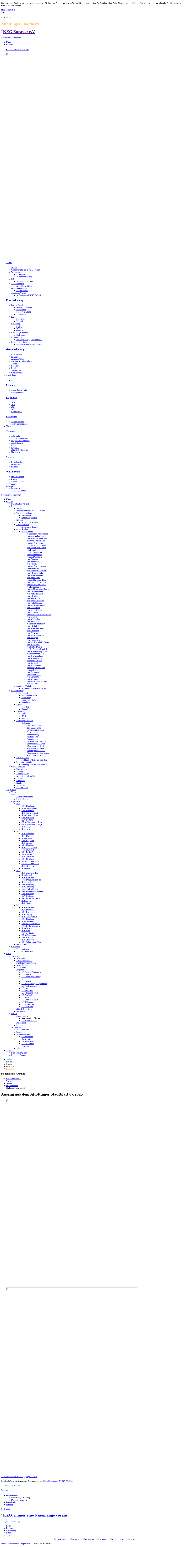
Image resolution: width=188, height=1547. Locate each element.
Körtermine (15, 445)
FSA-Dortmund (27, 933)
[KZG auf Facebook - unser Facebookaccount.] (103, 1539)
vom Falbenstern (33, 561)
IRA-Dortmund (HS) (29, 873)
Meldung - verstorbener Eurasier (29, 344)
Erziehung (20, 335)
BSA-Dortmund (28, 836)
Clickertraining (33, 732)
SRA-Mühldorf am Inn (30, 924)
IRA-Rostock (26, 838)
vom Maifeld (32, 617)
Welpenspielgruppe (34, 725)
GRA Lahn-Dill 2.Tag (30, 861)
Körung (14, 279)
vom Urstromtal (33, 677)
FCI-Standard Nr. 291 (17, 49)
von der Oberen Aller (35, 628)
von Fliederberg (33, 568)
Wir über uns (13, 471)
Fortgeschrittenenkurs (35, 730)
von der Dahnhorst (34, 554)
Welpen (14, 267)
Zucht (9, 262)
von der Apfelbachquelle (36, 536)
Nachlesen (15, 452)
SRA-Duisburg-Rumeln (31, 880)
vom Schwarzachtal (34, 658)
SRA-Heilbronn (27, 811)
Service (10, 457)
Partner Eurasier (17, 305)
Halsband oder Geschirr (36, 741)
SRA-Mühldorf (27, 850)
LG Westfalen (27, 1007)
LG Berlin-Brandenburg (31, 977)
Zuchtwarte (26, 1039)
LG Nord (25, 988)
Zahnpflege (21, 321)
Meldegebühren (17, 392)
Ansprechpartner (18, 481)
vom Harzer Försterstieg (36, 582)
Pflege (13, 316)
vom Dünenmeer (33, 559)
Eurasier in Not (17, 337)
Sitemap (14, 467)
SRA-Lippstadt (27, 840)
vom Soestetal (32, 663)
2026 (13, 402)
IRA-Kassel (26, 829)
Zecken (14, 363)
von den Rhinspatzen (35, 635)
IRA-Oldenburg (27, 887)
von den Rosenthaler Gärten (38, 642)
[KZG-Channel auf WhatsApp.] (90, 1539)
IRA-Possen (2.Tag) (29, 813)
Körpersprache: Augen (36, 744)
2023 (13, 409)
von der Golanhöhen (35, 575)
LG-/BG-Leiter (27, 1043)
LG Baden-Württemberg (31, 972)
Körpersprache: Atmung (36, 751)
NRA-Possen (26, 854)
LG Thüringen (27, 1002)
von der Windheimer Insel (37, 681)
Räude (13, 368)
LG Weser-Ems (27, 1004)
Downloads (16, 464)
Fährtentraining (33, 734)
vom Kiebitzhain (33, 596)
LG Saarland (26, 995)
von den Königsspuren (36, 605)
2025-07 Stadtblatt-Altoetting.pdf (19, 1476)
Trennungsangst (33, 739)
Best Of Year (16, 411)
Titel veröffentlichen (19, 424)
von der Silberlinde (34, 661)
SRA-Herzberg (27, 817)
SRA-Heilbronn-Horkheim (32, 891)
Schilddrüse (16, 370)
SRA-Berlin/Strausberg (30, 898)
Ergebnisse (11, 397)
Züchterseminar (17, 284)
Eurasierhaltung (14, 300)
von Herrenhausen (34, 587)
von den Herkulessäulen (36, 584)
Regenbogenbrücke (19, 342)
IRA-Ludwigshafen (29, 847)
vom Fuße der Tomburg (36, 571)
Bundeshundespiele (24, 307)
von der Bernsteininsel (36, 541)
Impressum (25, 1544)
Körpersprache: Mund (35, 748)
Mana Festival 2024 (24, 312)
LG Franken (26, 979)
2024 (13, 407)
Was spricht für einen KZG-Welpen (25, 270)
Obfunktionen (27, 1037)
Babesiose (15, 366)
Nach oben (5, 1509)
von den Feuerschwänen (36, 566)
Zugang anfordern (18, 1055)
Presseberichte (17, 462)
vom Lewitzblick (33, 608)
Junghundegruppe (34, 727)
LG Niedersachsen (29, 986)
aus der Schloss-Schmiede (37, 649)
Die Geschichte (17, 477)
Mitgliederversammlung (20, 441)
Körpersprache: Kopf (35, 746)
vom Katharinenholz (35, 594)
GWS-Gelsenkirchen (29, 889)
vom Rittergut (32, 638)
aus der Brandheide (34, 552)
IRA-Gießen (26, 928)
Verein (8, 954)
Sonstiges (25, 1046)
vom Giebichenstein (35, 573)
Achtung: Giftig (17, 359)
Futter (18, 326)
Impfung (14, 356)
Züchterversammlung (19, 438)
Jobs (13, 483)
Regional (15, 447)
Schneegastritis (17, 373)
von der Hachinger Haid (36, 580)
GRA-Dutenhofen (28, 935)
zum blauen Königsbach (36, 545)
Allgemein (15, 436)
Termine (10, 431)
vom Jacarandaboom (35, 591)
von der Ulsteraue (34, 674)
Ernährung (15, 323)
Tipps (9, 380)
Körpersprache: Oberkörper (38, 753)
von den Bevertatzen (35, 543)
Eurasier (9, 501)
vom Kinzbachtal (33, 598)
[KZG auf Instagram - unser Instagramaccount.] (76, 1539)
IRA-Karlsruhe (27, 834)
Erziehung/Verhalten (19, 333)
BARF (19, 328)
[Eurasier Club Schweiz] (124, 1539)
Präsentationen (22, 290)
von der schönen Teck (35, 654)
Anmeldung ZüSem (24, 286)
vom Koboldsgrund (34, 603)
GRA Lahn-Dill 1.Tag (30, 864)
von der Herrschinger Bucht (38, 589)
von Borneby (32, 550)
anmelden (10, 1050)
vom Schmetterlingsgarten (37, 651)
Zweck (14, 479)
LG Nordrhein (27, 990)
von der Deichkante (34, 557)
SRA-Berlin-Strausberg (30, 852)
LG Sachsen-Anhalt (29, 1000)
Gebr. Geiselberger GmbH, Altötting (58, 1481)
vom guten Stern (33, 578)
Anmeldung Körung (24, 281)
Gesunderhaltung (15, 349)
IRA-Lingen (26, 827)
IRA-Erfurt (25, 930)
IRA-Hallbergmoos (29, 808)
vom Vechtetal (32, 679)
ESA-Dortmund (27, 820)
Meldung (11, 385)
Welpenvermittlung (19, 272)
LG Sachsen (26, 997)
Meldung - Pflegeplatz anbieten (29, 340)
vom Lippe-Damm (34, 610)
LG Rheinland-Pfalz (29, 993)
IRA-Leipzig (26, 843)
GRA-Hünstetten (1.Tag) (31, 824)
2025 (13, 405)
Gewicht (19, 330)
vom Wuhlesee (32, 684)
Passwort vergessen (19, 1053)
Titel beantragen (17, 421)
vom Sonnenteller (34, 665)
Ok (3, 12)
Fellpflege (20, 319)
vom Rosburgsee (33, 640)
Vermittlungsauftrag (24, 277)
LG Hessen (26, 981)
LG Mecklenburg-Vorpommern (34, 984)
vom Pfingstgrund (34, 633)
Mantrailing (21, 310)
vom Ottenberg (33, 631)
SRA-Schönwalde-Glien (31, 942)
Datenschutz (14, 1544)
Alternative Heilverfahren (21, 361)
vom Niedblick (33, 626)
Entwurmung (16, 354)
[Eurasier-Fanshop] (62, 1539)
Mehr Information (8, 10)
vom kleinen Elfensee (35, 601)
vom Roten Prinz (33, 644)
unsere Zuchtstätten (19, 288)
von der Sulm (32, 670)
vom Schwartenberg (35, 656)
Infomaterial (21, 274)
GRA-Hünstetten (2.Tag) (31, 822)
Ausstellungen (17, 443)
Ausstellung (11, 790)
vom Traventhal (33, 672)
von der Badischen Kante (37, 538)
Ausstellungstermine (19, 390)
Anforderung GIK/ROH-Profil (28, 295)
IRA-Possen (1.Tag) (29, 815)
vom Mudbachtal (33, 619)
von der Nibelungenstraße (37, 624)
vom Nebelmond (33, 621)
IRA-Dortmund (27, 857)
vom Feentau (32, 564)
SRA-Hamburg (27, 806)
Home (8, 499)
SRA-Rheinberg (28, 912)
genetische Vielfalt (18, 293)
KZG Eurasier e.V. (13, 1079)
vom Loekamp (32, 612)
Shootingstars (21, 314)
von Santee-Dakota (34, 647)
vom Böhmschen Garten (36, 548)
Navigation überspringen (11, 38)
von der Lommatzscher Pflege (39, 614)
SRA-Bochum (27, 937)
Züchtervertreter (27, 1041)
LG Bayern (26, 974)
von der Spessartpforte (36, 667)
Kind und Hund (33, 737)
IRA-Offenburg (27, 866)
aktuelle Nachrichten (19, 450)
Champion (11, 416)
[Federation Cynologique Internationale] (131, 1539)
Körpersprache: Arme (35, 755)
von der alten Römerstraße (37, 534)
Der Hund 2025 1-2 (29, 1020)
